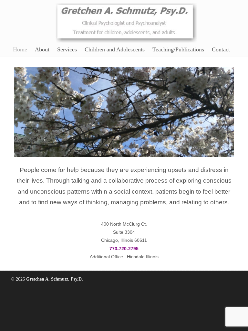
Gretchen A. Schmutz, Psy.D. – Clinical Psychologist (126, 21)
